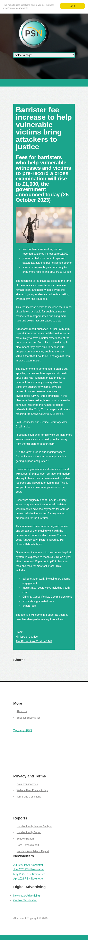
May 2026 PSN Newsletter (29, 873)
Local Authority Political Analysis (34, 826)
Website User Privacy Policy (32, 790)
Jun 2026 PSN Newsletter (28, 869)
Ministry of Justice (27, 636)
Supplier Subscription (29, 717)
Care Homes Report (28, 845)
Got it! (72, 5)
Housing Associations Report (33, 851)
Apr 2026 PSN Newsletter (28, 878)
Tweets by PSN (22, 730)
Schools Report (25, 838)
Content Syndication (25, 900)
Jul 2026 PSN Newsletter (28, 864)
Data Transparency (27, 784)
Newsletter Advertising (26, 895)
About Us (22, 711)
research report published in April (37, 328)
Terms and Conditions (29, 796)
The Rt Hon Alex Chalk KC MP (34, 641)
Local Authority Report (29, 832)
